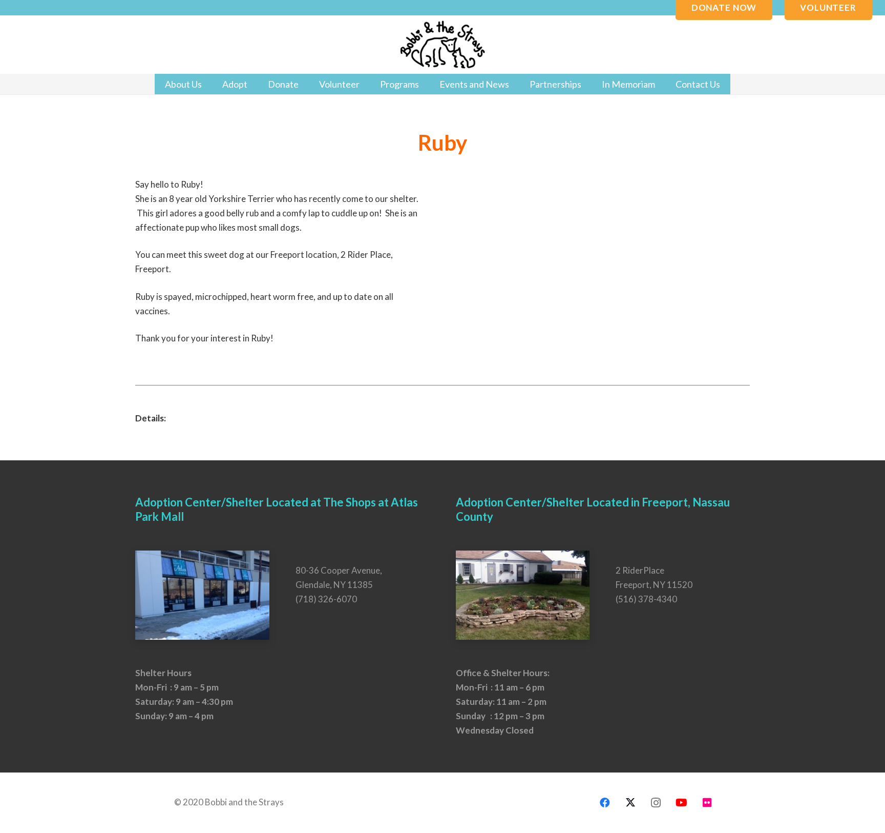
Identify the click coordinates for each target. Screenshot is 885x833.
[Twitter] (630, 803)
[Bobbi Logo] (442, 44)
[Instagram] (656, 803)
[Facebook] (605, 803)
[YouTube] (681, 803)
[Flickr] (707, 803)
